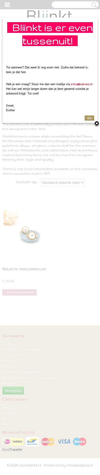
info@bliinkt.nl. (82, 84)
